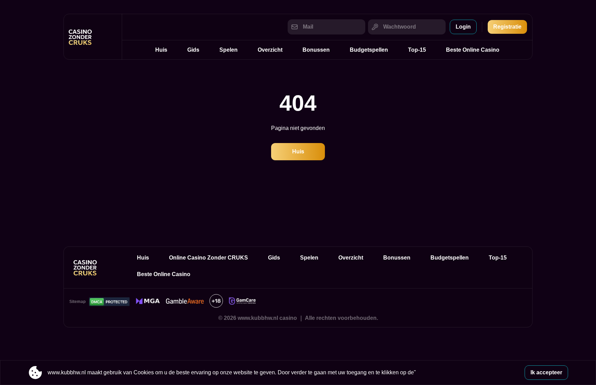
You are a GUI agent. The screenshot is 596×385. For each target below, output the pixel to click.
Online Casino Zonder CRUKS (208, 258)
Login (463, 27)
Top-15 (417, 50)
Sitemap (77, 301)
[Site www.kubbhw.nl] (92, 37)
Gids (193, 50)
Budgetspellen (369, 50)
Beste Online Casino (472, 50)
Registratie (507, 27)
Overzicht (270, 50)
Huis (161, 50)
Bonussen (316, 50)
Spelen (228, 50)
